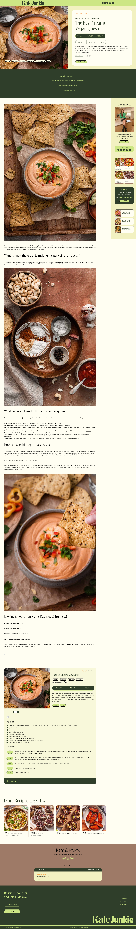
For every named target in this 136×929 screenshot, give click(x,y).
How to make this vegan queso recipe (68, 85)
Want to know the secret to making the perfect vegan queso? (68, 80)
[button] (76, 13)
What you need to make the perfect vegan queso (68, 83)
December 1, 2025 (93, 870)
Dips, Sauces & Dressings (93, 18)
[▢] (7, 725)
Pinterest (124, 904)
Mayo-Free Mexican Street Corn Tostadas (17, 639)
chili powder (39, 438)
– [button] (13, 712)
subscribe (124, 200)
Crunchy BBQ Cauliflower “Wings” (14, 623)
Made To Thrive (84, 927)
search (97, 3)
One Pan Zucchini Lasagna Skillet (128, 168)
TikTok (123, 895)
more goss (124, 141)
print (55, 705)
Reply (38, 879)
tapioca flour (28, 435)
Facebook (124, 898)
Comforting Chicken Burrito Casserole (16, 634)
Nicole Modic (79, 56)
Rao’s (40, 425)
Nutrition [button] (12, 781)
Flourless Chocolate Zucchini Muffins (128, 181)
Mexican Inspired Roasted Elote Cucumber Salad (118, 181)
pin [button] (63, 705)
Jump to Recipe (81, 61)
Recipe (82, 18)
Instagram (68, 644)
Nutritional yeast (20, 427)
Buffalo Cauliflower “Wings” (12, 628)
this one (88, 431)
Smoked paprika (19, 433)
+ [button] (17, 712)
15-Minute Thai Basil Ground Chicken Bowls (118, 168)
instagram (124, 892)
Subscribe (12, 911)
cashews (54, 423)
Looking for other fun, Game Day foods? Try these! (68, 87)
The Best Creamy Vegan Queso (68, 90)
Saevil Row (77, 927)
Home (76, 18)
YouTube (124, 901)
